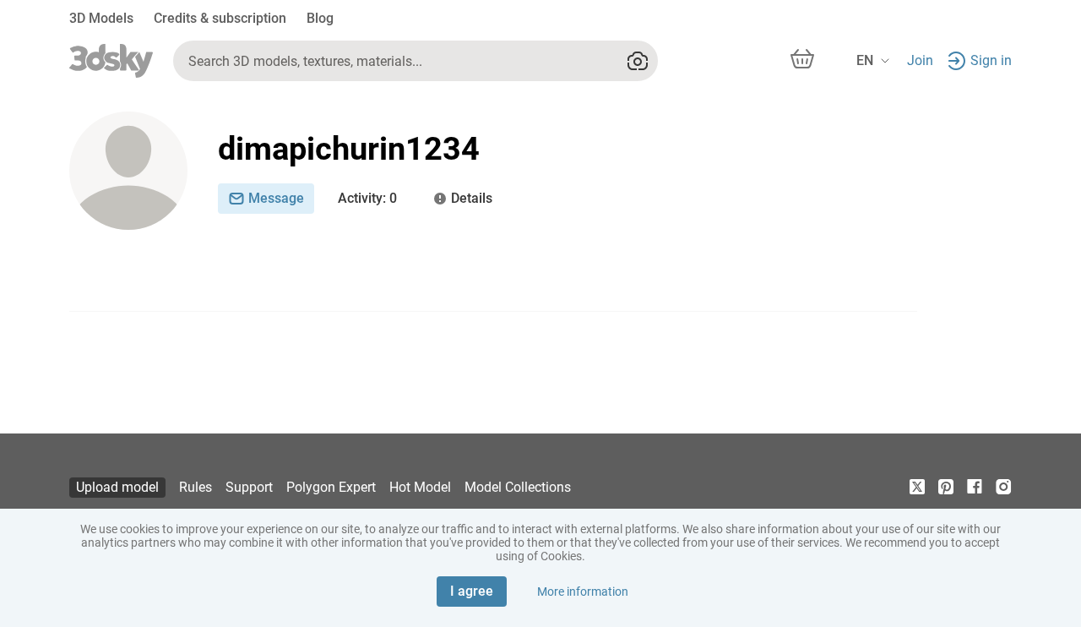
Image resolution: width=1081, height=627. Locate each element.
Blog (320, 18)
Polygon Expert (331, 487)
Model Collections (517, 487)
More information (582, 591)
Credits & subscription (220, 18)
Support (249, 487)
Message (276, 198)
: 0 (367, 198)
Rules (195, 487)
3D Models (101, 18)
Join (920, 60)
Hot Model (420, 487)
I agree (471, 591)
